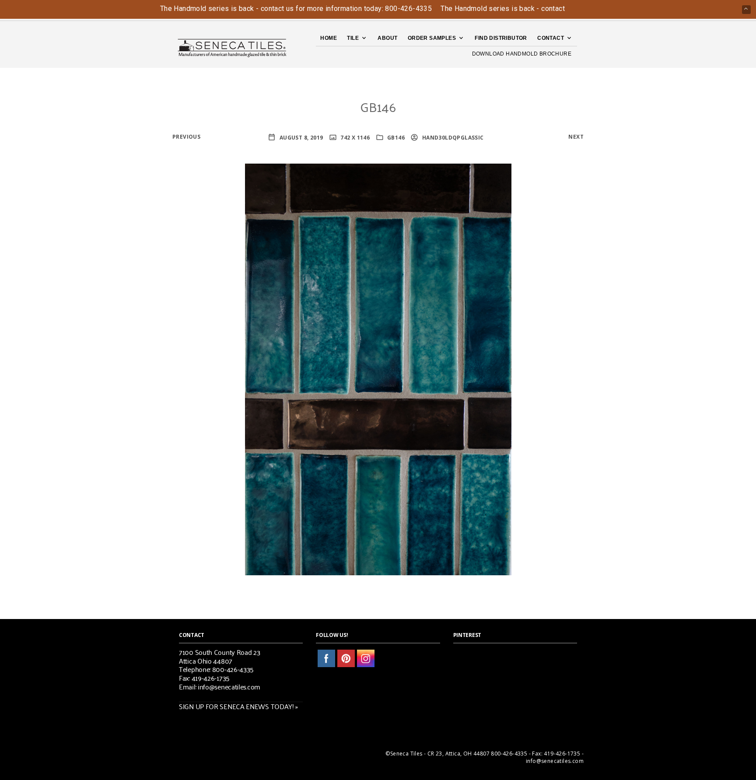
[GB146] (378, 368)
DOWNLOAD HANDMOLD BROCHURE (521, 54)
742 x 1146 (354, 137)
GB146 (396, 137)
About (387, 38)
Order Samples (432, 38)
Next (576, 136)
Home (328, 38)
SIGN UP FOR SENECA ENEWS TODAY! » (238, 706)
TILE (353, 38)
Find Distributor (501, 38)
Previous (186, 136)
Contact (550, 38)
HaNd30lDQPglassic (451, 137)
